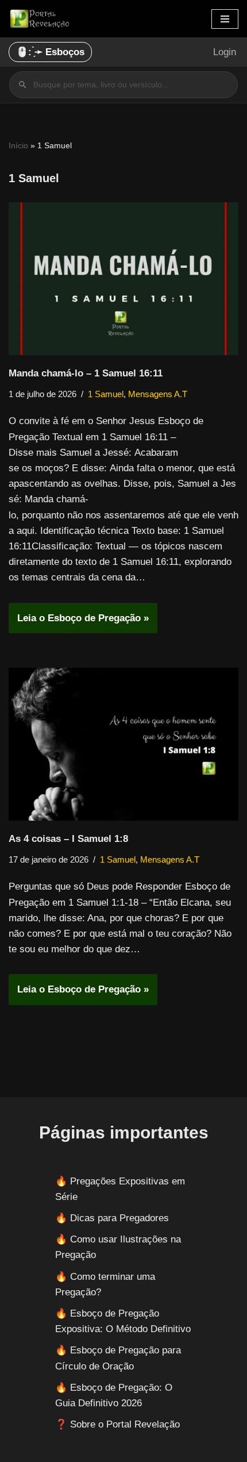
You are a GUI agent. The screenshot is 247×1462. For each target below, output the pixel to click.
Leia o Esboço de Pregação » (79, 622)
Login (224, 52)
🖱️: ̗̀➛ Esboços (50, 52)
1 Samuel (106, 394)
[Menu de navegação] (224, 19)
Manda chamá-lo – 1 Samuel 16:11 (86, 373)
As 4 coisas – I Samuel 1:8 (68, 838)
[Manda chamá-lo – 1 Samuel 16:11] (123, 279)
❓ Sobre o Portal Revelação (117, 1424)
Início (18, 145)
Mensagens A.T (157, 394)
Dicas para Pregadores (119, 1218)
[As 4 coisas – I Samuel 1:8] (123, 744)
